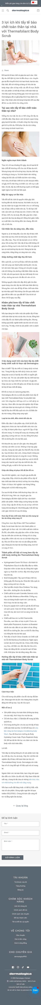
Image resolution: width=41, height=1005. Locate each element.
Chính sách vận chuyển (20, 914)
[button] (2, 10)
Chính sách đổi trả (20, 910)
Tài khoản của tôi (20, 882)
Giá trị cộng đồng (20, 943)
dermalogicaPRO (20, 956)
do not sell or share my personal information (22, 990)
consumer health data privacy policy (20, 987)
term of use (31, 981)
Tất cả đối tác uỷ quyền (20, 922)
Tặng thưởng (20, 886)
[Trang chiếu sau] (39, 5)
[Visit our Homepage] (20, 10)
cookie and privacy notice (17, 981)
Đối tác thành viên (20, 918)
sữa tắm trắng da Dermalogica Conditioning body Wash (21, 731)
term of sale (20, 984)
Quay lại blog (22, 806)
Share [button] (6, 70)
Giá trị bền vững (20, 939)
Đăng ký (20, 890)
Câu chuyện (20, 935)
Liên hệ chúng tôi (20, 906)
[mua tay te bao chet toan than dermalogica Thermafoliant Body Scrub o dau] (20, 357)
